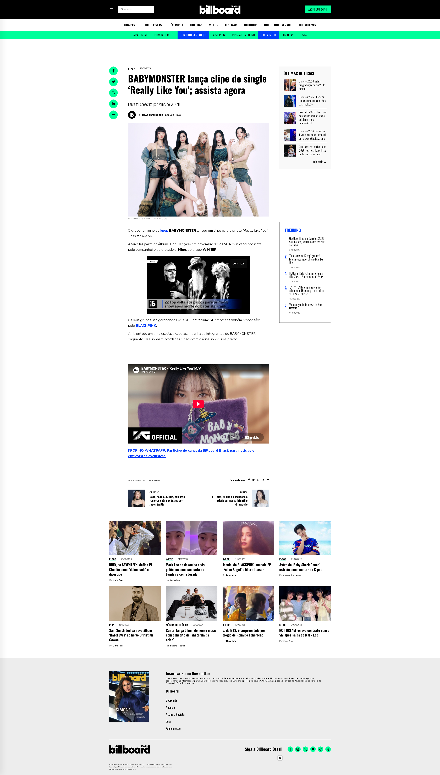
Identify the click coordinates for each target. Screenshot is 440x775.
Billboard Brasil (152, 115)
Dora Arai (118, 580)
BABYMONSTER (134, 480)
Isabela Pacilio (177, 645)
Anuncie (170, 707)
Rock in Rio (269, 35)
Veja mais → (320, 162)
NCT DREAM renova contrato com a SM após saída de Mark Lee (304, 633)
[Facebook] (290, 749)
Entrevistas (153, 25)
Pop (111, 625)
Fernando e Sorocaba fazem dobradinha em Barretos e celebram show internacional (313, 117)
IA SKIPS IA (218, 35)
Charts (129, 25)
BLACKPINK (146, 325)
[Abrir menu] (111, 10)
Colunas (196, 25)
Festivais (231, 25)
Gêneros (174, 25)
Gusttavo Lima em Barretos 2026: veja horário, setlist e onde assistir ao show (312, 150)
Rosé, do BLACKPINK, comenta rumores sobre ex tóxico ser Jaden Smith (167, 500)
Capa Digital (139, 35)
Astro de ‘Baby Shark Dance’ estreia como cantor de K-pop (300, 567)
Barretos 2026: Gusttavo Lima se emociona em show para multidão (312, 100)
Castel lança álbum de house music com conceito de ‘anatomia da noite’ (191, 635)
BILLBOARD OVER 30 (277, 25)
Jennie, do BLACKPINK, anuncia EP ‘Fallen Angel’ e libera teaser (247, 567)
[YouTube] (313, 749)
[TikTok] (320, 749)
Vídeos (213, 25)
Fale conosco (173, 728)
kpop (164, 230)
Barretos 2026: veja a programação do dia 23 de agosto (312, 85)
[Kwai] (328, 749)
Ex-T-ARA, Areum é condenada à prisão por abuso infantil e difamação (229, 500)
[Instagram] (298, 749)
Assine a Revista (175, 714)
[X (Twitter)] (305, 749)
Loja (168, 721)
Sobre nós (171, 700)
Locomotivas (307, 25)
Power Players (164, 35)
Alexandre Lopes (292, 575)
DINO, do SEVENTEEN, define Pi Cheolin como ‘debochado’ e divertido (130, 569)
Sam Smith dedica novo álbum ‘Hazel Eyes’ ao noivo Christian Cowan (131, 635)
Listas (304, 35)
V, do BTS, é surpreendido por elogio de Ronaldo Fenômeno (244, 633)
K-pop (131, 68)
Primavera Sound (243, 35)
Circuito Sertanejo (193, 35)
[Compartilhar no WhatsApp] (113, 92)
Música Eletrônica (177, 625)
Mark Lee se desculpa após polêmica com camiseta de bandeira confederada (185, 569)
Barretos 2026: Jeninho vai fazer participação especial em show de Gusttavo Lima (312, 135)
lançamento (155, 480)
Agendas (288, 35)
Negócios (250, 25)
